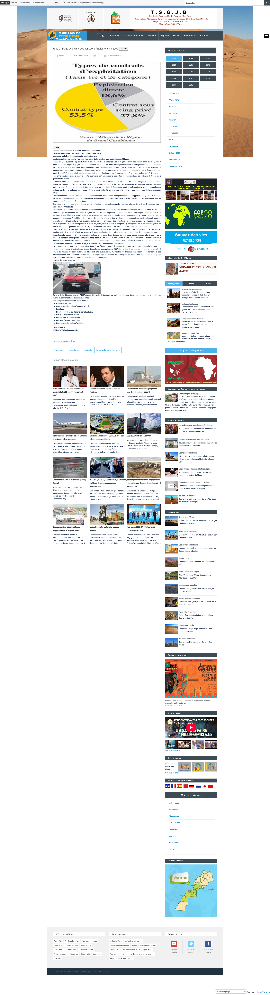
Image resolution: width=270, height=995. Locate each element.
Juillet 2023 (173, 133)
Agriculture (147, 950)
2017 (174, 71)
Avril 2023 (173, 113)
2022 (191, 58)
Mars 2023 (173, 107)
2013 (191, 78)
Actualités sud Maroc (133, 941)
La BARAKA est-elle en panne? (139, 436)
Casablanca (74, 350)
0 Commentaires (114, 56)
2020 (174, 65)
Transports (59, 350)
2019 (191, 65)
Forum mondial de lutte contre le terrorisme (137, 954)
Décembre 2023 (175, 166)
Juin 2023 (173, 126)
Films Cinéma (174, 823)
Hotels (176, 35)
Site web (172, 849)
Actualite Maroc (116, 941)
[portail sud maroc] (66, 35)
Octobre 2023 (174, 153)
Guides (208, 283)
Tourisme (151, 35)
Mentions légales (86, 971)
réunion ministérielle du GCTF (121, 958)
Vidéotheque (71, 950)
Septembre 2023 (175, 146)
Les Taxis (88, 350)
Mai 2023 (172, 120)
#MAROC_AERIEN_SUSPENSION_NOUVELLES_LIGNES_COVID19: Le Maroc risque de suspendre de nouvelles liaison (116, 483)
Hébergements (174, 283)
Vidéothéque (174, 803)
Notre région (58, 945)
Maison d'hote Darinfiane (192, 289)
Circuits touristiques (133, 35)
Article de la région (72, 941)
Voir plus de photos (172, 773)
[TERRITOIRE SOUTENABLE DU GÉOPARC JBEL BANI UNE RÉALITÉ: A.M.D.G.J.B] (191, 189)
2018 (208, 65)
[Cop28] (191, 215)
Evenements (190, 35)
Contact (204, 35)
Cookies (98, 971)
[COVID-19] (191, 243)
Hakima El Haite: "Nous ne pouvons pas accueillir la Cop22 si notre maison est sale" (68, 392)
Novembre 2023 (175, 160)
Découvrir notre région (193, 795)
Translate (266, 992)
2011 (174, 85)
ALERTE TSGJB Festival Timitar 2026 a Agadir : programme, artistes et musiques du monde (188, 702)
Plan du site (68, 971)
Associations (86, 945)
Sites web (57, 958)
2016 (191, 71)
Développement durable (131, 950)
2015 (208, 71)
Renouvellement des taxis (108, 350)
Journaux (172, 836)
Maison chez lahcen (190, 304)
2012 (208, 78)
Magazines (173, 843)
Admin (61, 56)
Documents (173, 829)
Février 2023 (174, 100)
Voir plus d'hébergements (191, 350)
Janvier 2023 (174, 93)
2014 (174, 78)
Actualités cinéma (86, 950)
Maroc (134, 945)
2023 (174, 58)
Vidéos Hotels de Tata (190, 333)
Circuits (191, 283)
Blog (76, 971)
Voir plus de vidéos (172, 750)
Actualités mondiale (148, 945)
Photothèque (174, 809)
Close (97, 33)
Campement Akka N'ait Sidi (192, 319)
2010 (191, 85)
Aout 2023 (173, 140)
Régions (165, 35)
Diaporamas (174, 816)
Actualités (114, 35)
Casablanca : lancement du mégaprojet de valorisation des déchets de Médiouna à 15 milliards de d (144, 483)
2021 (208, 58)
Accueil (59, 971)
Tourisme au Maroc (89, 941)
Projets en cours (60, 954)
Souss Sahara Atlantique (119, 945)
